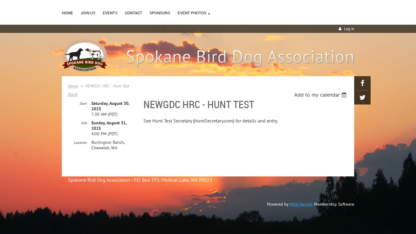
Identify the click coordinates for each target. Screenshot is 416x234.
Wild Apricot (301, 204)
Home (73, 86)
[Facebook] (362, 83)
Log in (349, 28)
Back (72, 94)
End (84, 123)
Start (83, 103)
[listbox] (321, 94)
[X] (362, 97)
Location (80, 142)
